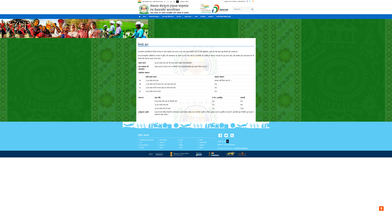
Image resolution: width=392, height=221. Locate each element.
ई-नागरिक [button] (203, 16)
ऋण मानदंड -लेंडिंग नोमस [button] (168, 16)
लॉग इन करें (228, 1)
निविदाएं (181, 145)
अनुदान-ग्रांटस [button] (187, 16)
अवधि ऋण (162, 142)
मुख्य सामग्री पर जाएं (147, 1)
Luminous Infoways (241, 148)
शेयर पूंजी (142, 147)
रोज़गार (201, 140)
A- (164, 1)
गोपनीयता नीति (202, 142)
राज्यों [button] (196, 16)
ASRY (181, 140)
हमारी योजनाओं (163, 140)
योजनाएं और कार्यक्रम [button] (154, 16)
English (182, 1)
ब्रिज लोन (162, 145)
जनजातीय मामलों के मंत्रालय (146, 140)
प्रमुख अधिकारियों (144, 145)
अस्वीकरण (201, 145)
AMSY (161, 147)
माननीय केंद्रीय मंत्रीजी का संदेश (223, 16)
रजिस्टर (234, 1)
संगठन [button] (144, 16)
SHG (180, 142)
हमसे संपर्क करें (241, 1)
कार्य (141, 142)
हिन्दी (186, 1)
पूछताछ (201, 147)
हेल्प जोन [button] (179, 16)
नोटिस (180, 147)
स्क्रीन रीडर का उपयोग (158, 1)
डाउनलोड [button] (210, 16)
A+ (171, 1)
